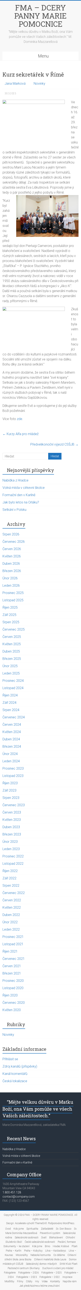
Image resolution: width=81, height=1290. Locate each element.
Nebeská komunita (41, 1255)
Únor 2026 (10, 578)
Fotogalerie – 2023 (26, 1277)
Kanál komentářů (14, 1074)
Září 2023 (9, 790)
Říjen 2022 (10, 871)
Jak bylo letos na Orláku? (20, 502)
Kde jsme (37, 1246)
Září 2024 (9, 703)
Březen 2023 (11, 834)
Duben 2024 (11, 739)
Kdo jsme (19, 1228)
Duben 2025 (11, 651)
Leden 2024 (11, 761)
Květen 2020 (11, 1010)
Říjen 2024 (10, 695)
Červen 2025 (11, 637)
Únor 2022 (10, 922)
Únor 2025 (10, 666)
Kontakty (55, 1281)
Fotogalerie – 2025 (51, 1272)
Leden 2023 (11, 849)
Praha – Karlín (13, 1250)
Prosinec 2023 (13, 768)
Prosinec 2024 (13, 681)
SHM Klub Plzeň (68, 1263)
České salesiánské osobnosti (40, 1241)
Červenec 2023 (13, 805)
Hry (37, 1281)
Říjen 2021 (10, 951)
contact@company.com (18, 1196)
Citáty (29, 1281)
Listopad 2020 (12, 988)
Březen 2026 (11, 571)
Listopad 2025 (12, 600)
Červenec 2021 (13, 959)
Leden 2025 (11, 673)
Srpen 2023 (10, 798)
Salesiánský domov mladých (41, 1263)
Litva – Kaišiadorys (55, 1250)
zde (19, 419)
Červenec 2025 (13, 629)
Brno (47, 1246)
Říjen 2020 (10, 995)
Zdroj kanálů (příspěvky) (19, 1066)
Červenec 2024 (13, 717)
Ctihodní (70, 1237)
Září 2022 (9, 878)
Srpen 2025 (10, 622)
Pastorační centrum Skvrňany (24, 1268)
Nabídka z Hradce (15, 480)
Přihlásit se (10, 1059)
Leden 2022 (11, 929)
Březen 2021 (11, 973)
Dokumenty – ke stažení (16, 1246)
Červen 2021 (11, 966)
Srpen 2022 (10, 886)
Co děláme (59, 1255)
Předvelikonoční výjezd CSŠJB (54, 444)
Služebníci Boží (13, 1241)
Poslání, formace (67, 1241)
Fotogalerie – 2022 (49, 1277)
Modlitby (9, 1281)
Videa (45, 1281)
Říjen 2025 (10, 607)
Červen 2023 (11, 812)
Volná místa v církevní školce (23, 488)
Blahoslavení (56, 1237)
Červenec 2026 (13, 542)
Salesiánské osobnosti (26, 1237)
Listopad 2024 (12, 688)
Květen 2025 (11, 644)
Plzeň (74, 1246)
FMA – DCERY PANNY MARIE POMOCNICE (40, 16)
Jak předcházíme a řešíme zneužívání (40, 1285)
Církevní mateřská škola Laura (50, 1259)
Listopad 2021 (12, 944)
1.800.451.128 (11, 1192)
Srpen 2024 (10, 710)
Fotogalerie (10, 1272)
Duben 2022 (11, 915)
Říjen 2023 (10, 783)
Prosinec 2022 (13, 856)
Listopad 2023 (12, 776)
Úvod (8, 1228)
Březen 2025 (11, 659)
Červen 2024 (11, 725)
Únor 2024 (10, 754)
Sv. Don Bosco (63, 1228)
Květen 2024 (11, 732)
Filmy (20, 1281)
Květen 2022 (11, 907)
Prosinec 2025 (13, 593)
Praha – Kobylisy (33, 1250)
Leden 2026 (11, 586)
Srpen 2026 (10, 534)
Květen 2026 (11, 556)
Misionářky (22, 1255)
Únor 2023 (10, 842)
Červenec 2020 (13, 1003)
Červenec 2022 (13, 893)
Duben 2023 (11, 827)
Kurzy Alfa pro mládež (20, 434)
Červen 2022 (11, 900)
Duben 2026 (11, 564)
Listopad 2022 (12, 864)
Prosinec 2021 (13, 937)
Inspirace (67, 1277)
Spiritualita (32, 1228)
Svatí (44, 1237)
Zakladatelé (47, 1228)
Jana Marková (15, 84)
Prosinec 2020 (13, 981)
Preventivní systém (50, 1233)
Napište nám (70, 1281)
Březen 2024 (11, 746)
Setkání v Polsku (14, 510)
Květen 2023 (11, 820)
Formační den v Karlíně (18, 495)
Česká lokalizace (14, 1081)
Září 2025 (9, 615)
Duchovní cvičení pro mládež (58, 1268)
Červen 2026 (11, 549)
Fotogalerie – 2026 (28, 1272)
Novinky (39, 84)
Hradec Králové (61, 1246)
